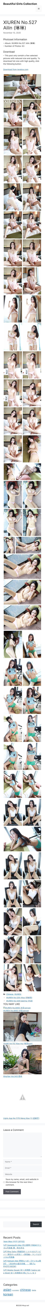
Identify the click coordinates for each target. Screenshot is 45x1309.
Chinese (9, 994)
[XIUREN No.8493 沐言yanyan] (17, 1008)
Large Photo (9, 98)
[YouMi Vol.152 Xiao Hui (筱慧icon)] (22, 1041)
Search (36, 1224)
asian (7, 1290)
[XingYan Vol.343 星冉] (22, 1074)
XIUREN (17, 994)
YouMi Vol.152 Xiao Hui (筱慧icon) (17, 1043)
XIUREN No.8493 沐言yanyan (16, 1011)
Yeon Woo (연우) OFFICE (14, 1241)
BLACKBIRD (15, 1290)
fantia (34, 1290)
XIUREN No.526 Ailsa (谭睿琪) (19, 998)
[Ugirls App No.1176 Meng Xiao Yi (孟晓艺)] (22, 1115)
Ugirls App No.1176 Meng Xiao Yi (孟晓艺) (21, 1118)
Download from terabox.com (15, 69)
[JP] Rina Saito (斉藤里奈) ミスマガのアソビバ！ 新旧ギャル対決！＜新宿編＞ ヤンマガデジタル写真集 (22, 1254)
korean (8, 1294)
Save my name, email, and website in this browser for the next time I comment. (22, 1182)
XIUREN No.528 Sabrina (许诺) (19, 1001)
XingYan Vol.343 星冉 (12, 1076)
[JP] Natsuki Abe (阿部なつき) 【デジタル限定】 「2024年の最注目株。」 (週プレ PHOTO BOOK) (22, 1264)
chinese (25, 1289)
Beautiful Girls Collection (20, 3)
